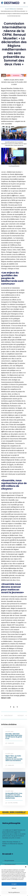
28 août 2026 (9, 731)
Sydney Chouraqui (7, 841)
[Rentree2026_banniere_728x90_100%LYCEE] (14, 75)
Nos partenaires (9, 860)
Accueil (7, 9)
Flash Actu (11, 743)
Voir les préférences (14, 892)
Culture (15, 802)
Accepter (14, 884)
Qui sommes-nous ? (10, 864)
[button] (25, 867)
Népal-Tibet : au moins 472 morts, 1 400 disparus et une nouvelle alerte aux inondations (13, 758)
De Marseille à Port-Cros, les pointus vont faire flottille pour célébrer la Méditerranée (13, 795)
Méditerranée (13, 9)
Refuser (14, 888)
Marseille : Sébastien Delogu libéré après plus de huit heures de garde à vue (13, 736)
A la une (10, 802)
